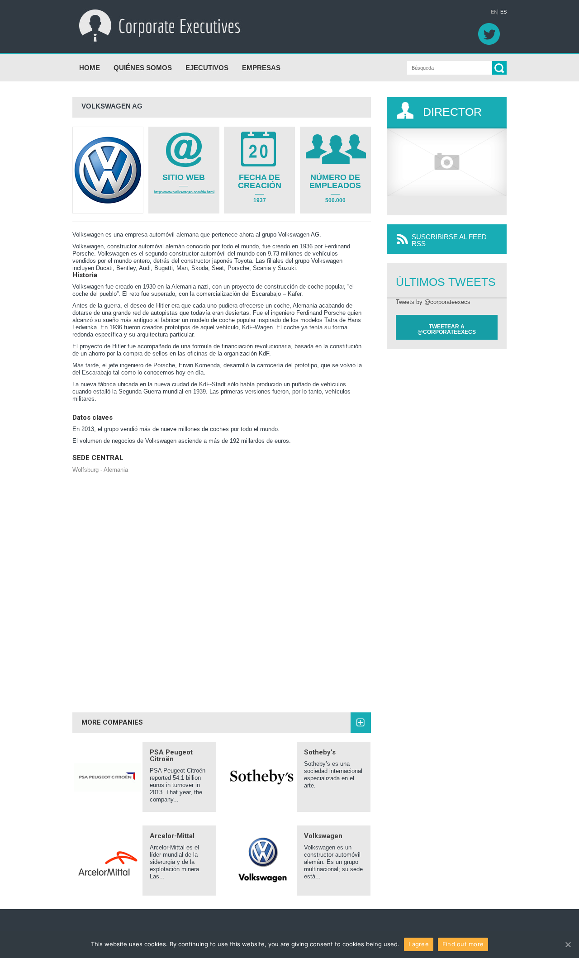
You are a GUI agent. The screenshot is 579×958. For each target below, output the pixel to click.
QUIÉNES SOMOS (143, 67)
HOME (89, 67)
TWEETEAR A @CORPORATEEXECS (447, 329)
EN (494, 11)
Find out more (463, 944)
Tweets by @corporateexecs (433, 302)
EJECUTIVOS (206, 67)
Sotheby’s (320, 752)
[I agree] (567, 944)
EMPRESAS (261, 67)
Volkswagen (323, 836)
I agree (418, 944)
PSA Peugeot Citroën (171, 755)
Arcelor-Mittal (172, 836)
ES (503, 11)
